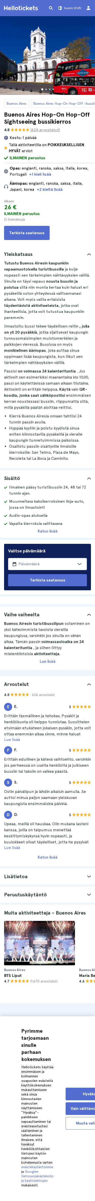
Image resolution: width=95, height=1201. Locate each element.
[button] (47, 254)
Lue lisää (47, 661)
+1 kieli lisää (40, 174)
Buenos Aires (16, 103)
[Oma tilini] (88, 8)
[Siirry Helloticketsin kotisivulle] (22, 8)
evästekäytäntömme (37, 1167)
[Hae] (50, 8)
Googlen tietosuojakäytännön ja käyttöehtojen (37, 1176)
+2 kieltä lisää (50, 189)
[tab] (47, 254)
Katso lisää (48, 531)
